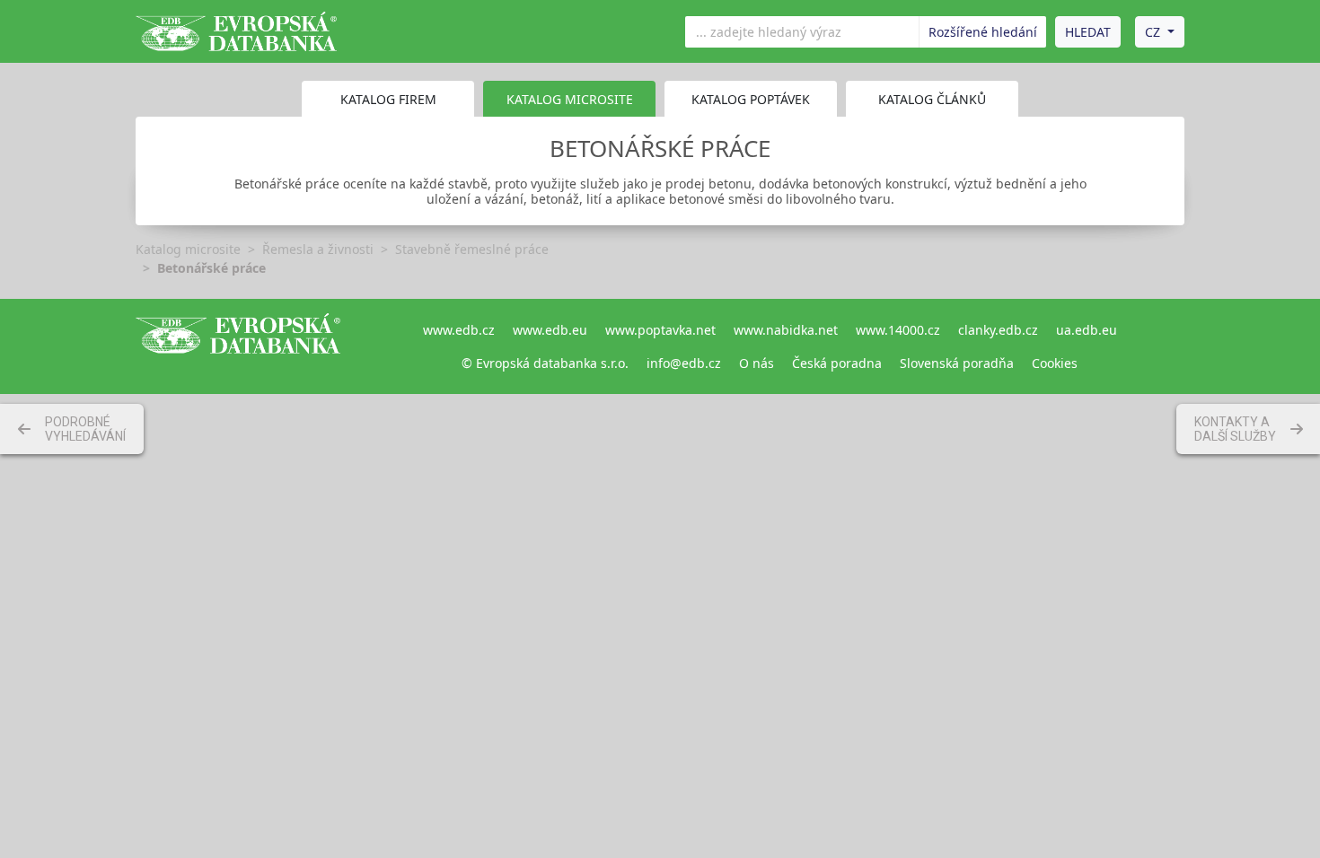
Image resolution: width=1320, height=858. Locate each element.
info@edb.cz (684, 363)
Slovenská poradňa (957, 363)
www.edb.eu (550, 329)
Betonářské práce (211, 267)
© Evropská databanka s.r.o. (545, 363)
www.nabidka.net (786, 329)
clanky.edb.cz (998, 329)
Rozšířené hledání (982, 31)
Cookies (1055, 363)
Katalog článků (932, 99)
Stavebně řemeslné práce (472, 249)
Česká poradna (837, 363)
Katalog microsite (188, 249)
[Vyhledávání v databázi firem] (238, 346)
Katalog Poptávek (750, 99)
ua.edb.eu (1086, 329)
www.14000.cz (898, 329)
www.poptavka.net (660, 329)
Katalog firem (388, 99)
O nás (756, 363)
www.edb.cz (459, 329)
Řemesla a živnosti (318, 249)
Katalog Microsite (569, 99)
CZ (1152, 31)
